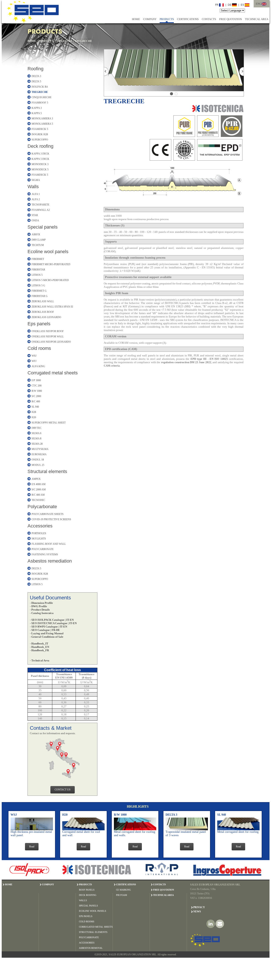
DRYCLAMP (39, 239)
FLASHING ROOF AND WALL (49, 543)
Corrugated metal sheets (53, 372)
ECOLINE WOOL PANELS (92, 911)
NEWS (197, 911)
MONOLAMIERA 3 (42, 118)
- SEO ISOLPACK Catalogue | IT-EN (52, 619)
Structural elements (47, 471)
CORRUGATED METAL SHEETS (96, 927)
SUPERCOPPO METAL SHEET (49, 422)
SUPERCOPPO (40, 139)
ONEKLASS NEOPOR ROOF (48, 331)
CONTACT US (63, 789)
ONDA (35, 220)
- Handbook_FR (39, 650)
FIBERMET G (39, 290)
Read (31, 846)
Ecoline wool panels (48, 251)
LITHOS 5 (37, 274)
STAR (35, 215)
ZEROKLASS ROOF (43, 311)
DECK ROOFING (87, 895)
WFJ (34, 361)
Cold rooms (39, 348)
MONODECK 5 (40, 169)
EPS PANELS (85, 916)
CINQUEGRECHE (41, 97)
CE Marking (123, 889)
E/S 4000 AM (39, 484)
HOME (136, 19)
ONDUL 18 (38, 459)
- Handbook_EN (39, 646)
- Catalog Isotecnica (42, 613)
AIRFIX (36, 234)
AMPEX (36, 478)
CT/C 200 (36, 385)
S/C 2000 (36, 396)
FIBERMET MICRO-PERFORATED (51, 264)
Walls (33, 186)
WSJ (34, 355)
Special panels (43, 227)
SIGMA (36, 180)
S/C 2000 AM (39, 489)
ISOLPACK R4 (40, 86)
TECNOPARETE (40, 204)
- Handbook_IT (39, 643)
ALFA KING (38, 366)
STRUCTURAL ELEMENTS (93, 932)
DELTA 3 (36, 76)
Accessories (40, 525)
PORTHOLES (39, 533)
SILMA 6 (36, 433)
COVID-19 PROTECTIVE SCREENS (51, 519)
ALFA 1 (36, 194)
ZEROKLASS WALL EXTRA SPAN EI (52, 306)
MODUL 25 (38, 464)
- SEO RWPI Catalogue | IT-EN (48, 626)
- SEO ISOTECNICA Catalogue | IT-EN (53, 623)
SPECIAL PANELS (88, 905)
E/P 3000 (36, 380)
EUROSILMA (39, 454)
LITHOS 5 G (38, 285)
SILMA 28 (37, 443)
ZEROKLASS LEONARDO (46, 317)
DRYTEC (36, 427)
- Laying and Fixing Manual (47, 633)
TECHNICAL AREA (256, 19)
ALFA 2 (36, 199)
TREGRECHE (83, 41)
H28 (34, 412)
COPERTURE (63, 41)
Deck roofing (40, 146)
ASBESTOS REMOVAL (91, 948)
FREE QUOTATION (230, 19)
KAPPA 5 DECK (40, 158)
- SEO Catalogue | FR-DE (45, 630)
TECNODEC (38, 500)
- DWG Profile (38, 606)
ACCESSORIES (86, 942)
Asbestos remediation (50, 561)
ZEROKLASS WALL (43, 301)
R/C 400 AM (38, 494)
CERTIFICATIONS (188, 19)
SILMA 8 (36, 438)
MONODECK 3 (40, 164)
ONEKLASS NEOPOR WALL (48, 336)
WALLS (83, 900)
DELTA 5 (36, 81)
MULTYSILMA (40, 449)
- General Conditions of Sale (46, 636)
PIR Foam (121, 895)
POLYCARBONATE (43, 549)
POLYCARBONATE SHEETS (48, 514)
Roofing (35, 68)
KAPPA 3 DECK (40, 153)
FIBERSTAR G (40, 296)
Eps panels (39, 323)
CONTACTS (209, 19)
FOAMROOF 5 (40, 102)
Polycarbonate (42, 506)
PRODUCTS (167, 19)
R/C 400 (36, 401)
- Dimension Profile (41, 602)
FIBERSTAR (38, 269)
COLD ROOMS (86, 921)
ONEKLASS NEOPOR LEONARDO (51, 341)
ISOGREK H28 (40, 134)
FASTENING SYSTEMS (45, 554)
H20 (34, 417)
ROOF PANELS (86, 889)
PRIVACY (199, 907)
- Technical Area (39, 660)
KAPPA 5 (37, 113)
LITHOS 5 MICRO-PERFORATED (50, 280)
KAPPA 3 (37, 107)
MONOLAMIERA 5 (42, 123)
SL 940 (35, 406)
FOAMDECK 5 (40, 129)
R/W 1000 (37, 390)
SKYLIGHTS (39, 538)
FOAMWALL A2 (41, 209)
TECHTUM (38, 245)
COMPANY (149, 19)
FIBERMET (38, 259)
